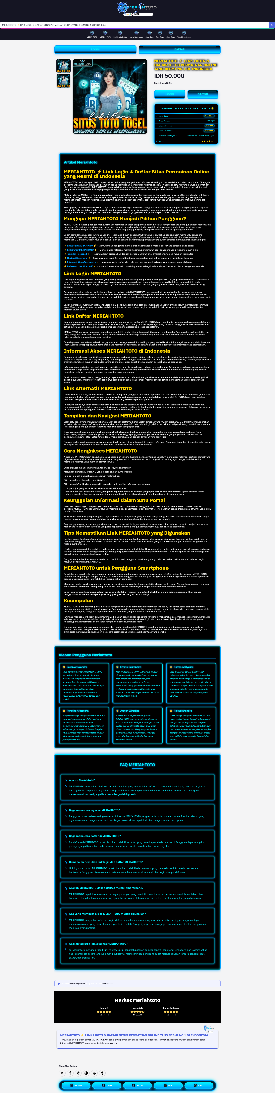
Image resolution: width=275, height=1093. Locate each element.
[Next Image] (145, 97)
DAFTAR (179, 49)
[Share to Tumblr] (102, 1073)
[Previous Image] (75, 97)
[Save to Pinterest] (86, 1073)
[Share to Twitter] (62, 1073)
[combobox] (134, 25)
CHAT (201, 1085)
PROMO (78, 1085)
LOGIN (95, 49)
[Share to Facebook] (70, 1073)
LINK (170, 1085)
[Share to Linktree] (78, 1073)
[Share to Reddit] (94, 1073)
